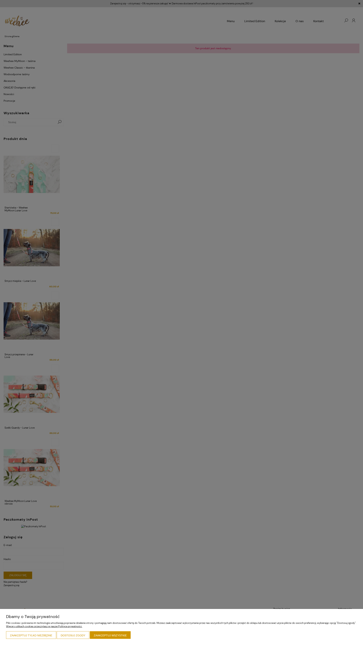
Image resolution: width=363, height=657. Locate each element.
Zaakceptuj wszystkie (110, 635)
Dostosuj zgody (73, 635)
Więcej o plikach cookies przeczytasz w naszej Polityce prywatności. (44, 626)
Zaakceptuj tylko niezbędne (31, 635)
